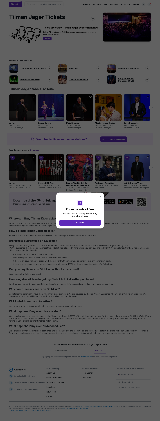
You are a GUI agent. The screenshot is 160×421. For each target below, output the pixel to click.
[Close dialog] (101, 197)
